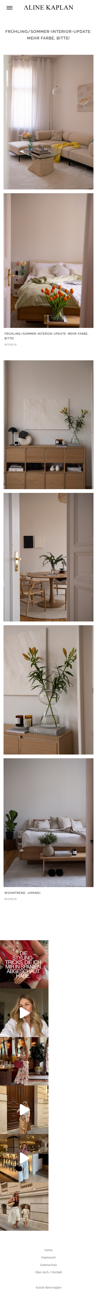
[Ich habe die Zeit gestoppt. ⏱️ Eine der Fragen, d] (24, 1013)
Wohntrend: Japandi (22, 893)
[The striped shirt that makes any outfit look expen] (24, 1158)
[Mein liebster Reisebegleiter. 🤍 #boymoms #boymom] (24, 1206)
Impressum (48, 1257)
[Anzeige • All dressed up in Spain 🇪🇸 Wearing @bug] (24, 1109)
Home (48, 1250)
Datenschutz (48, 1265)
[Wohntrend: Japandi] (48, 424)
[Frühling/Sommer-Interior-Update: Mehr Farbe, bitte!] (48, 122)
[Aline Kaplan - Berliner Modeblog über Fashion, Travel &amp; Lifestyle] (48, 8)
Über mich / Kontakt (48, 1272)
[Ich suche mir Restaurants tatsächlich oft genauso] (24, 1061)
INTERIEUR (10, 344)
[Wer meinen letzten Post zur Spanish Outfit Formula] (24, 964)
